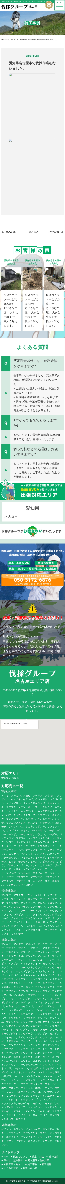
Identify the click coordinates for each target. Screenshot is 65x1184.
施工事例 (32, 1164)
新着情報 (46, 1164)
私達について (20, 1156)
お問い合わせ (30, 1168)
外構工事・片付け (13, 1164)
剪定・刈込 (38, 1156)
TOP (6, 1156)
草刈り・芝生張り (13, 1160)
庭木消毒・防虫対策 (38, 1160)
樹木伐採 (53, 1156)
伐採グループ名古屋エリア (29, 1180)
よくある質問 (11, 1168)
